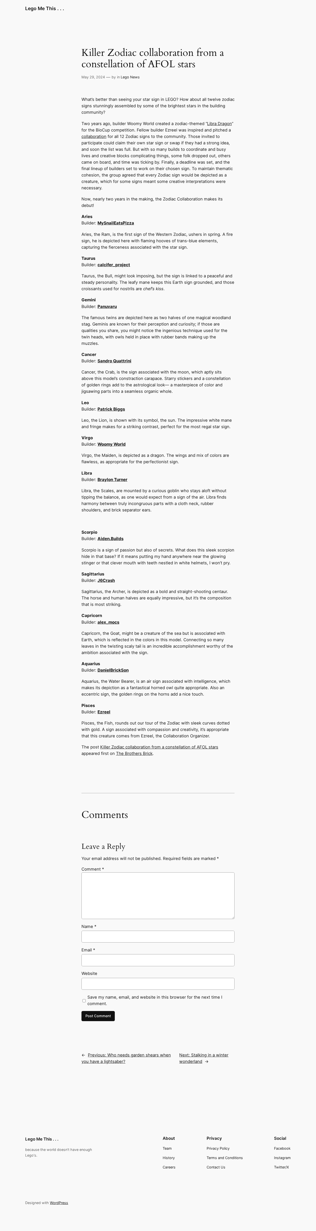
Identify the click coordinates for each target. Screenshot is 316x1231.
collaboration (93, 136)
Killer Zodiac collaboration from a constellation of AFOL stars (159, 747)
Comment (92, 869)
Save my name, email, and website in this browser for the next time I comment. (154, 1000)
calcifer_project (114, 264)
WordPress (59, 1203)
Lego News (130, 77)
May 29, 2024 (93, 77)
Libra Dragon (219, 123)
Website (89, 973)
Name (88, 926)
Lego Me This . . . (44, 8)
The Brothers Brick (134, 753)
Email (88, 949)
